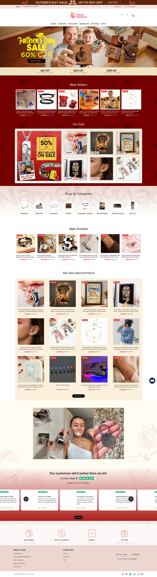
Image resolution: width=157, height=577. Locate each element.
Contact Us (66, 557)
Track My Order (17, 553)
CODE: (50, 72)
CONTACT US (117, 6)
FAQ (64, 560)
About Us (65, 553)
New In (103, 24)
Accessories (62, 24)
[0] (132, 15)
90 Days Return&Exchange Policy (22, 557)
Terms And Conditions (19, 563)
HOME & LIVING (73, 24)
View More (78, 517)
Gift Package (95, 24)
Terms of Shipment (18, 560)
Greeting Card (84, 24)
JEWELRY (53, 24)
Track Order (131, 6)
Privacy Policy (17, 566)
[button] (77, 64)
